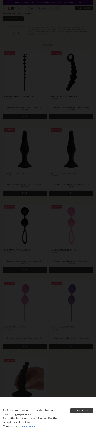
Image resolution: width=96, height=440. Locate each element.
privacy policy (26, 426)
